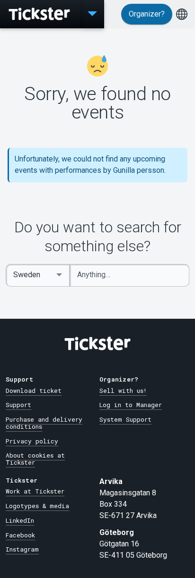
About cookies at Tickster (35, 458)
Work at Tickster (35, 491)
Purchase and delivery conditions (44, 423)
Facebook (20, 535)
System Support (125, 419)
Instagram (22, 549)
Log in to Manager (130, 404)
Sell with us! (123, 390)
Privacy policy (32, 441)
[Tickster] (40, 14)
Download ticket (34, 390)
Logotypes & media (37, 506)
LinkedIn (20, 520)
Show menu (92, 14)
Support (18, 404)
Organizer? (147, 13)
